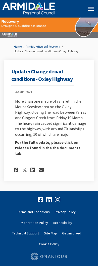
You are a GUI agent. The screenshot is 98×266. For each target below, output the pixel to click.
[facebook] (40, 200)
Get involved (71, 233)
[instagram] (58, 200)
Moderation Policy (34, 222)
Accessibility (62, 222)
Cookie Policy (49, 244)
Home (18, 46)
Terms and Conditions (33, 212)
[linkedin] (49, 200)
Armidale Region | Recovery (43, 46)
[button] (17, 170)
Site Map (50, 233)
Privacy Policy (65, 212)
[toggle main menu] (91, 9)
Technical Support (25, 233)
